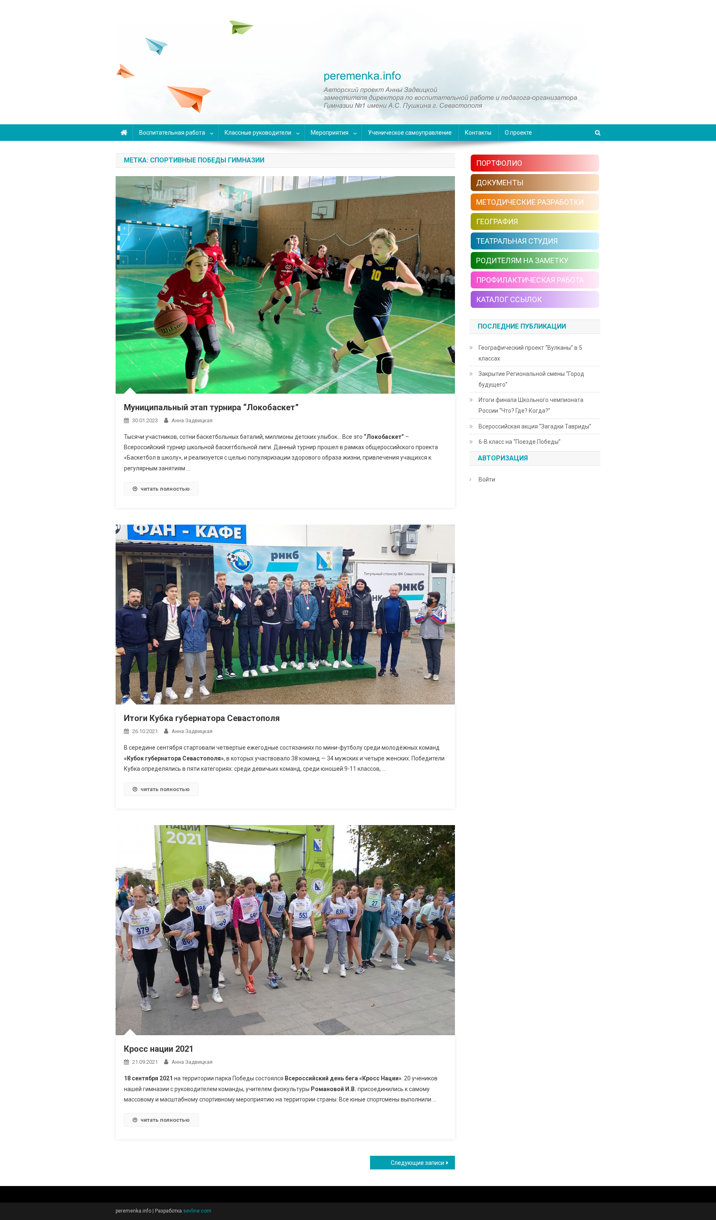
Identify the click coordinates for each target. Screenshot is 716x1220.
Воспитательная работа (172, 132)
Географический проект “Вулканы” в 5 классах (530, 353)
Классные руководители (258, 132)
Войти (487, 479)
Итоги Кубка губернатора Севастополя (202, 718)
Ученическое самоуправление (410, 132)
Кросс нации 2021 (159, 1049)
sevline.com (197, 1211)
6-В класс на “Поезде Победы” (520, 441)
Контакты (478, 132)
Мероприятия (329, 132)
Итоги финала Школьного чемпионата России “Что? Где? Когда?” (531, 405)
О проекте (518, 132)
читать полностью (165, 489)
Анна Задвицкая (192, 420)
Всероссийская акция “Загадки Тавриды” (535, 426)
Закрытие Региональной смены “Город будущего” (531, 379)
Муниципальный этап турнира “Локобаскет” (211, 407)
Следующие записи (417, 1162)
